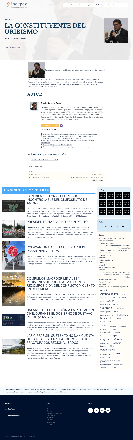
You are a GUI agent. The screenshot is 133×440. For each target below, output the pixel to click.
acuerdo (104, 290)
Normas (102, 270)
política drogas (105, 357)
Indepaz (17, 436)
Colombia (106, 307)
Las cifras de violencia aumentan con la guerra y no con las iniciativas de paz (66, 147)
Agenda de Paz (109, 293)
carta (102, 301)
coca (115, 304)
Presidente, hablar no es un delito (57, 222)
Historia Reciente (105, 255)
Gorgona (113, 329)
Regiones (112, 279)
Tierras (103, 367)
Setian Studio (32, 436)
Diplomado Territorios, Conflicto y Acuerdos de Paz (118, 247)
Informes (102, 258)
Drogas (119, 318)
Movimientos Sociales (107, 267)
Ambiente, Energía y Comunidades (111, 238)
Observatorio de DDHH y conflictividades (114, 272)
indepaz (114, 335)
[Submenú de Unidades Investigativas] (94, 4)
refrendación (105, 365)
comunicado (120, 308)
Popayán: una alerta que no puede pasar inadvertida (56, 249)
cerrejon (121, 301)
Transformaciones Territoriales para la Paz (114, 287)
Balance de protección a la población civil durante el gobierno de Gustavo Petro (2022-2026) (60, 313)
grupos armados (105, 332)
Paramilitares (107, 349)
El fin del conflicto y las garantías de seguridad (57, 145)
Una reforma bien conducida (39, 178)
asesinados (104, 297)
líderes (113, 346)
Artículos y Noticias (13, 47)
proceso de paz (110, 361)
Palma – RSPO (104, 279)
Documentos (106, 318)
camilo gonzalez (119, 297)
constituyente (105, 312)
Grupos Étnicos (104, 253)
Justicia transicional (106, 260)
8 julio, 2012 (30, 171)
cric (116, 311)
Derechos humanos (107, 315)
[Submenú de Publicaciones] (106, 4)
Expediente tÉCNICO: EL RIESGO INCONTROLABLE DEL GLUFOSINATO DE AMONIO (70, 134)
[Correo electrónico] (61, 125)
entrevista (118, 322)
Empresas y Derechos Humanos (110, 250)
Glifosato (123, 326)
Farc (103, 326)
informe (117, 339)
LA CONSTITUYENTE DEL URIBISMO (44, 160)
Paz (117, 354)
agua (123, 294)
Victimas (113, 367)
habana (102, 336)
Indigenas (104, 339)
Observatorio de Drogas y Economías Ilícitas (116, 276)
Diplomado (122, 315)
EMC (109, 322)
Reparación (118, 365)
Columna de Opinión (106, 243)
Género (124, 250)
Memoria (102, 265)
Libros (101, 262)
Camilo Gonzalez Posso (51, 103)
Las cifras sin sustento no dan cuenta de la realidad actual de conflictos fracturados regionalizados (60, 339)
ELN (102, 321)
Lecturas (116, 343)
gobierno (103, 329)
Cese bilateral (105, 304)
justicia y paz (104, 343)
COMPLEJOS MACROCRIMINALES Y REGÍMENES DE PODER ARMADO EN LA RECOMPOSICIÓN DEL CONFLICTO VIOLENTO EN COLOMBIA (61, 284)
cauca (110, 300)
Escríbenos (12, 409)
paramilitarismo (105, 354)
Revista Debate (104, 282)
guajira (117, 332)
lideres (103, 346)
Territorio (102, 284)
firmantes (113, 326)
